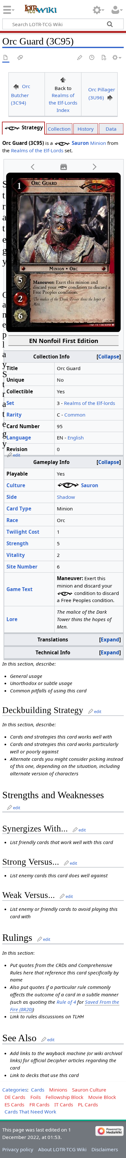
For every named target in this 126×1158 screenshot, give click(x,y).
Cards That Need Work (30, 1111)
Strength (17, 543)
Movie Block (102, 1097)
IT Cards (63, 1104)
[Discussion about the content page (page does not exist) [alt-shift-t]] (20, 58)
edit (16, 455)
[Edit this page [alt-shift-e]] (80, 58)
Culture (15, 485)
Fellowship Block (64, 1097)
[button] (32, 167)
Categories (14, 1089)
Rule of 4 (66, 1002)
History (86, 129)
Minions (58, 1089)
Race (12, 520)
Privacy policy (17, 1149)
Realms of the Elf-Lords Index (63, 102)
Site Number (21, 566)
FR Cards (39, 1104)
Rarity (14, 414)
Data (111, 129)
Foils (35, 1097)
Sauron (80, 143)
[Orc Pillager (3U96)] (110, 97)
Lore (11, 619)
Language (18, 437)
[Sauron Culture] (12, 127)
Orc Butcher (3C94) (20, 94)
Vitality (15, 555)
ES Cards (14, 1104)
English (76, 437)
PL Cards (88, 1104)
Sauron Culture (89, 1089)
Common (74, 414)
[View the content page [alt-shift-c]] (5, 58)
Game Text (19, 589)
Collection (59, 129)
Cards (37, 1089)
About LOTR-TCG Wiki (62, 1149)
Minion (98, 143)
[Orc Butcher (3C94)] (16, 86)
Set (10, 403)
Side (11, 497)
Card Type (18, 508)
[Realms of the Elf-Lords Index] (63, 79)
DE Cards (15, 1097)
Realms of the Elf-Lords (37, 150)
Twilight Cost (22, 532)
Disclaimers (104, 1149)
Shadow (66, 497)
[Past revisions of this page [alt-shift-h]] (92, 58)
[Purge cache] (103, 58)
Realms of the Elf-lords (89, 403)
